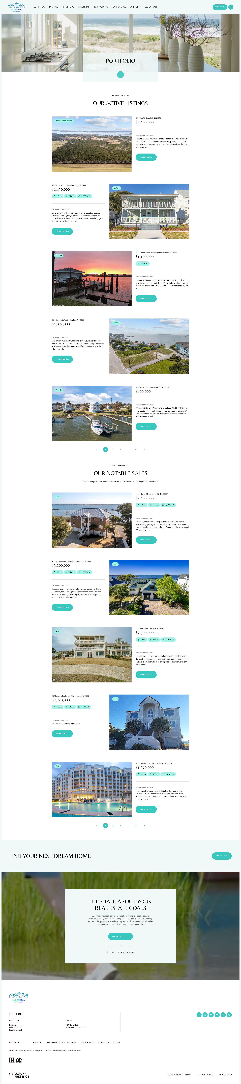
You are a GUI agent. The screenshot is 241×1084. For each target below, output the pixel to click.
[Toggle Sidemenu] (230, 7)
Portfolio (53, 7)
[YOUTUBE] (217, 1014)
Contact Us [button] (103, 1043)
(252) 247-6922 (151, 7)
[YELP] (223, 1014)
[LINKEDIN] (211, 1014)
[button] (120, 936)
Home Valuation (101, 7)
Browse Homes (222, 856)
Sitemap (116, 1043)
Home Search (83, 7)
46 (135, 826)
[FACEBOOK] (199, 1014)
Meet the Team (39, 7)
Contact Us (135, 7)
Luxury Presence (184, 1075)
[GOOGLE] (229, 1014)
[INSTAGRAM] (205, 1014)
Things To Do (68, 7)
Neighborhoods (119, 7)
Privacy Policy (225, 1075)
